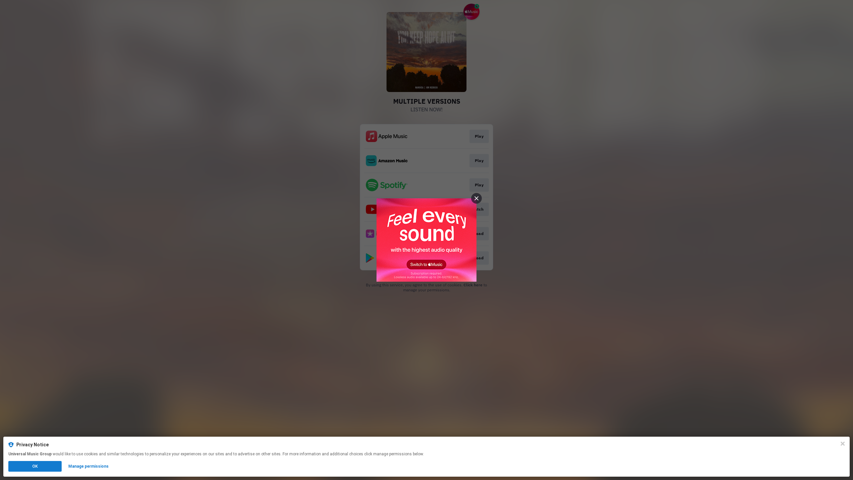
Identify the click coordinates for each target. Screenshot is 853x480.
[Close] (842, 443)
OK (35, 466)
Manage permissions (88, 466)
